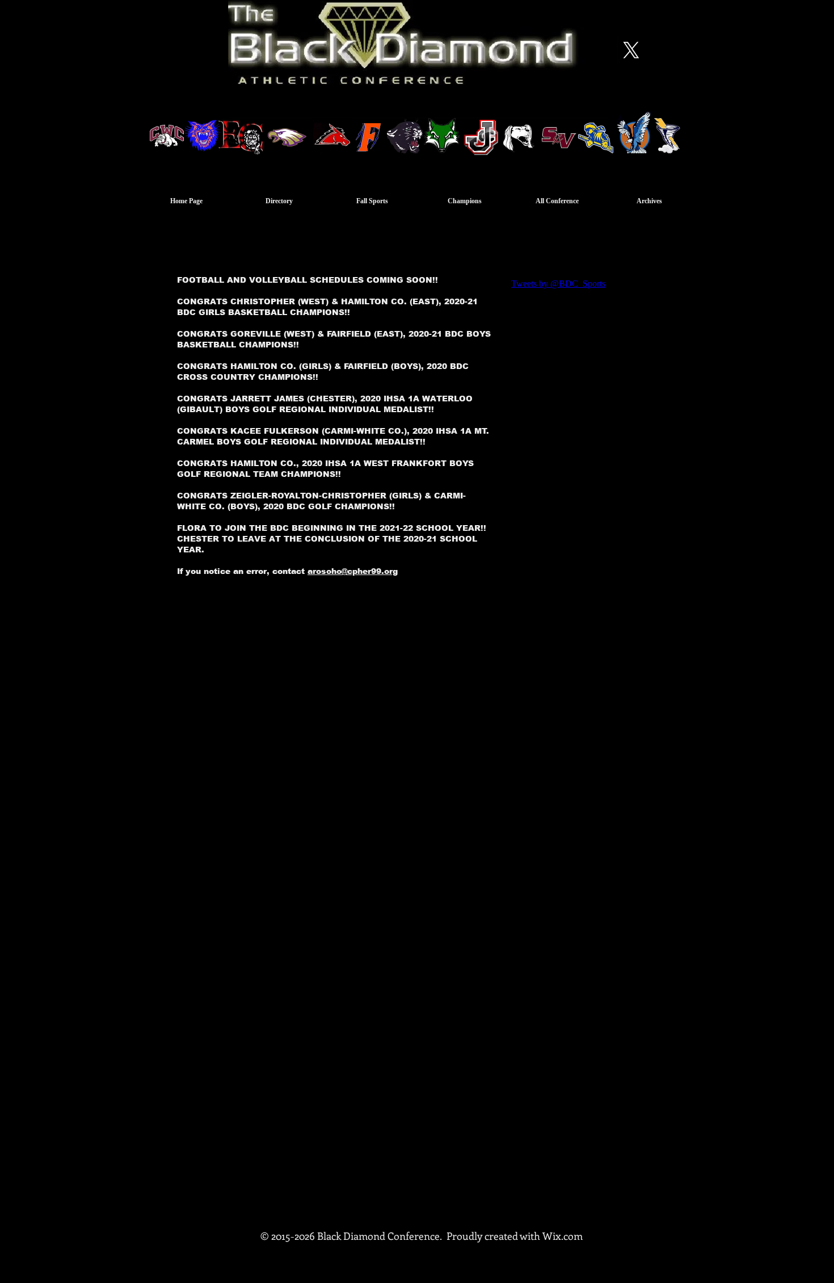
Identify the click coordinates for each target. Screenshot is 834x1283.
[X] (631, 50)
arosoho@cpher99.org (353, 571)
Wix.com (562, 1236)
